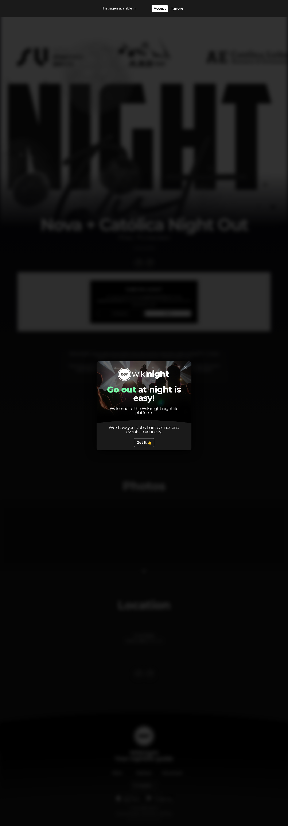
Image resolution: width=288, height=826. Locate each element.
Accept (160, 9)
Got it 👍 (144, 443)
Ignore (177, 9)
